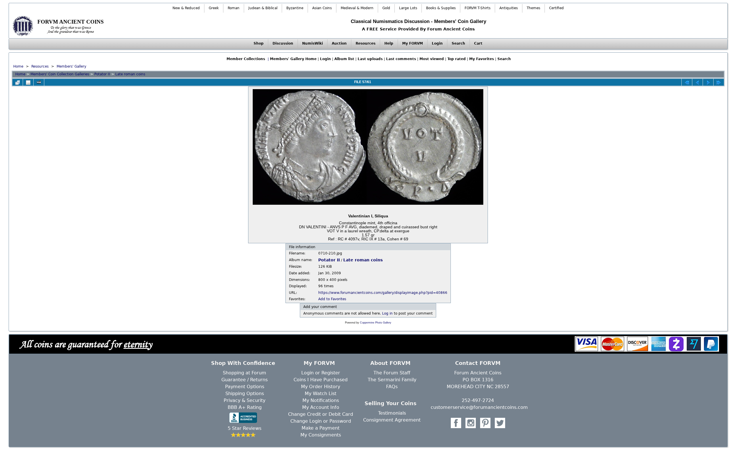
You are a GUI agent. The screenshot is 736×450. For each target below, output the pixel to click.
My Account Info (320, 407)
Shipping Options (244, 393)
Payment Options (244, 386)
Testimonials (392, 413)
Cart (478, 43)
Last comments (401, 59)
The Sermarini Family (392, 379)
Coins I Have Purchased (321, 379)
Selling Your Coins (391, 403)
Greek (214, 8)
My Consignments (320, 435)
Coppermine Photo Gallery (375, 322)
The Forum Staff (391, 373)
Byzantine (294, 8)
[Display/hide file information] (28, 82)
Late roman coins (130, 74)
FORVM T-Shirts (477, 8)
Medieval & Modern (357, 8)
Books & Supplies (441, 8)
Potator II (102, 74)
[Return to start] (687, 82)
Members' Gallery (71, 66)
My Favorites (481, 59)
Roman (233, 8)
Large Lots (408, 8)
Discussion (283, 43)
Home (18, 66)
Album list (344, 59)
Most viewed (431, 59)
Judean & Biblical (262, 8)
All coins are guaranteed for (86, 344)
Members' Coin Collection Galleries (59, 74)
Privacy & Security (244, 400)
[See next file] (708, 82)
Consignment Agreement (392, 420)
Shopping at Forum (244, 373)
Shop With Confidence (243, 363)
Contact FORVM (478, 363)
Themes (533, 8)
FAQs (392, 386)
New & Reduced (186, 8)
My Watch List (320, 393)
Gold (386, 8)
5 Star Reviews (244, 428)
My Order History (320, 386)
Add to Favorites (332, 299)
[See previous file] (697, 82)
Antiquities (508, 8)
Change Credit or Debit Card (320, 414)
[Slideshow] (39, 82)
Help (388, 43)
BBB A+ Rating (245, 407)
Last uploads (370, 59)
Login (437, 43)
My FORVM (412, 43)
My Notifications (320, 400)
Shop (259, 43)
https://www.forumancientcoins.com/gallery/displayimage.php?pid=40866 (382, 293)
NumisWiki (312, 43)
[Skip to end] (719, 82)
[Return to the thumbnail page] (17, 82)
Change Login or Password (320, 421)
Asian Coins (322, 8)
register (451, 32)
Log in (387, 313)
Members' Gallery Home (293, 59)
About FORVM (390, 363)
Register (330, 373)
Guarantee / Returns (244, 379)
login (432, 32)
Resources (365, 43)
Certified (556, 8)
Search (458, 43)
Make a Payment (321, 428)
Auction (339, 43)
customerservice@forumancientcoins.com (479, 407)
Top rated (456, 59)
